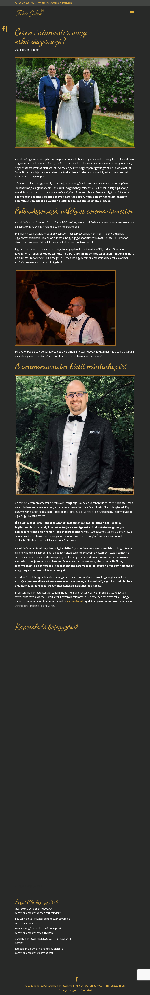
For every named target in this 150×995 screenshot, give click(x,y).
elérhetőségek (75, 601)
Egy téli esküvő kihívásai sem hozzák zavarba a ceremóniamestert (65, 847)
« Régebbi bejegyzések (28, 886)
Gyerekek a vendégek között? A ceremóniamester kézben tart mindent (74, 724)
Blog (36, 49)
